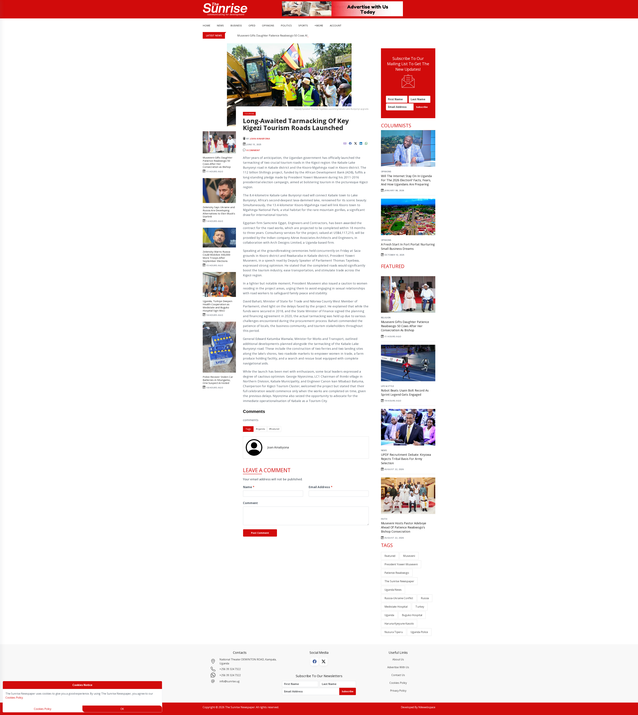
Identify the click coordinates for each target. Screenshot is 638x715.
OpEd (252, 25)
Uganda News (393, 590)
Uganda (389, 615)
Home (206, 25)
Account (335, 25)
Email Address (320, 487)
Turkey (419, 606)
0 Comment (253, 150)
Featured (389, 556)
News (384, 450)
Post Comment (260, 532)
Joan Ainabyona (260, 138)
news (220, 25)
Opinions (386, 171)
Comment (250, 503)
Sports (303, 25)
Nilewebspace (426, 707)
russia (425, 598)
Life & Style (387, 386)
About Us (398, 659)
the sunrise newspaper (399, 581)
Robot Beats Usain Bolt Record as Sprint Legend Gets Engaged (405, 392)
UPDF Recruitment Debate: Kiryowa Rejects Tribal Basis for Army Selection (406, 459)
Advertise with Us (398, 667)
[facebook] (350, 143)
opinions (268, 25)
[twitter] (355, 143)
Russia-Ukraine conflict (398, 598)
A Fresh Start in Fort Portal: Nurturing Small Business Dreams (408, 246)
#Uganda (260, 428)
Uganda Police (419, 632)
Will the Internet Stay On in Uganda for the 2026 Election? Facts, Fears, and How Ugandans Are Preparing (406, 180)
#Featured (274, 428)
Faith (384, 518)
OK (122, 709)
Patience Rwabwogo (396, 573)
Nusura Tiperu (393, 632)
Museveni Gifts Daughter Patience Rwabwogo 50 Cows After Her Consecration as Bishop (291, 35)
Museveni (409, 556)
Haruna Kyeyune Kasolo (399, 623)
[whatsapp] (366, 143)
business (236, 25)
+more (319, 25)
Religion (386, 317)
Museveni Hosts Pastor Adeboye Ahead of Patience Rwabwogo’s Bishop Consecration (403, 527)
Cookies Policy (398, 683)
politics (286, 25)
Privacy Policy (398, 690)
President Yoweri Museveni (401, 564)
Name (248, 487)
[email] (345, 143)
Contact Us (398, 675)
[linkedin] (361, 143)
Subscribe (422, 107)
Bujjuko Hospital (412, 615)
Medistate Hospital (396, 606)
